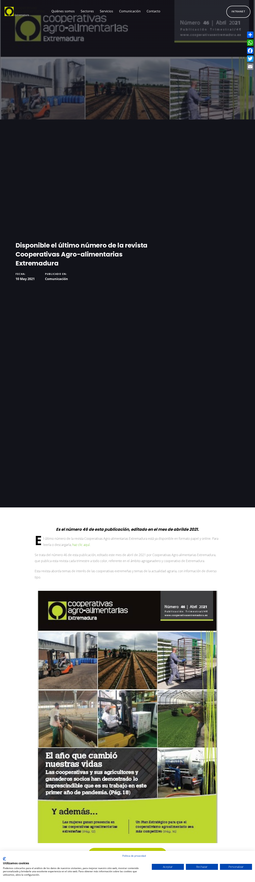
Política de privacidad (134, 855)
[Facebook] (250, 51)
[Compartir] (250, 35)
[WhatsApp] (250, 43)
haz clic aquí (81, 545)
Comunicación (56, 279)
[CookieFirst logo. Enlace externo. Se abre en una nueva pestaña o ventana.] (4, 859)
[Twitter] (250, 59)
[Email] (250, 67)
